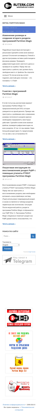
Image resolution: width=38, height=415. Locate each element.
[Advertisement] (19, 287)
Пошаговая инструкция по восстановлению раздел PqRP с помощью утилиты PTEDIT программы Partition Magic (19, 171)
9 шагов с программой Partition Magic (14, 92)
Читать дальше (8, 86)
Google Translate (31, 251)
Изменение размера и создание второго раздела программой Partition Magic (17, 38)
